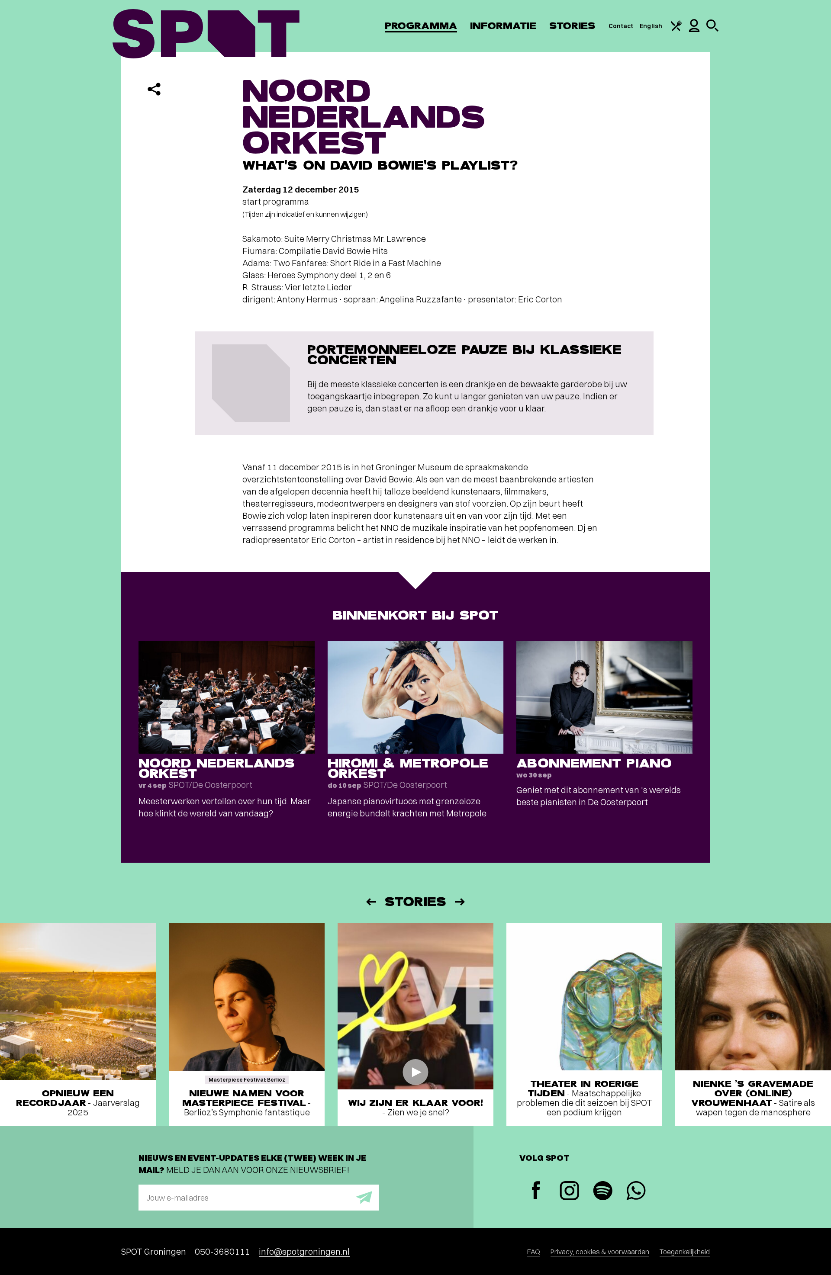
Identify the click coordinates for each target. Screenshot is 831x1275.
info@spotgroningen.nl (304, 1251)
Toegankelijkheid (685, 1251)
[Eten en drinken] (676, 29)
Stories (572, 25)
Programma (421, 25)
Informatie (503, 25)
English (651, 26)
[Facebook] (536, 1191)
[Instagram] (569, 1191)
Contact (621, 26)
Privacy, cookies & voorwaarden (600, 1251)
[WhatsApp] (636, 1191)
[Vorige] (370, 902)
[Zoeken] (712, 29)
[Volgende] (460, 902)
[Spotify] (602, 1191)
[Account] (694, 30)
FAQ (533, 1251)
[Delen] (154, 89)
